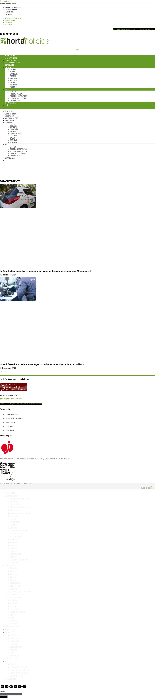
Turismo (13, 87)
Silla (12, 617)
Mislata (13, 600)
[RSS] (7, 34)
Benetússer (15, 585)
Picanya (13, 606)
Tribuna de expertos (18, 94)
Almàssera (15, 510)
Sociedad (13, 85)
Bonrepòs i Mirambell (20, 513)
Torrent (13, 620)
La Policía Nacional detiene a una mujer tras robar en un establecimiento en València (42, 364)
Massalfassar (16, 533)
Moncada (14, 542)
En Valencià (10, 103)
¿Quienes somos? (11, 10)
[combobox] (11, 694)
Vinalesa (14, 562)
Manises (14, 594)
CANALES (9, 632)
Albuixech (14, 504)
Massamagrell (16, 536)
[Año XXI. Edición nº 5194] (13, 7)
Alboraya (14, 501)
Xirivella (14, 623)
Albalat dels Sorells (19, 498)
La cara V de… (15, 100)
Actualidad (10, 56)
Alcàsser (14, 574)
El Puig (13, 519)
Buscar (7, 105)
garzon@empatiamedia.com (11, 399)
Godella (13, 527)
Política (13, 80)
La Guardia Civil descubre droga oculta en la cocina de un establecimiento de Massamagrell (45, 271)
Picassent (14, 609)
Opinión (13, 92)
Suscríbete (9, 12)
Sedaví (13, 614)
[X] (14, 34)
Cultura (13, 70)
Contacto (8, 14)
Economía (14, 74)
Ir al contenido (5, 1)
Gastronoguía (16, 78)
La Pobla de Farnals (19, 530)
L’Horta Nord (11, 58)
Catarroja (14, 588)
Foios (12, 524)
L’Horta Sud (10, 60)
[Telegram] (10, 34)
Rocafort (14, 556)
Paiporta (14, 603)
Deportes (13, 72)
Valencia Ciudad (12, 62)
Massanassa (15, 597)
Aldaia (13, 577)
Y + (6, 89)
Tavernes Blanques (19, 559)
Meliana (13, 539)
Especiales (9, 65)
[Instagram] (4, 34)
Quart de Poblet (17, 611)
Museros (14, 545)
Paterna (13, 548)
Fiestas (13, 76)
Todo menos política (18, 96)
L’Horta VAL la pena (19, 672)
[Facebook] (1, 34)
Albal (12, 571)
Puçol (12, 550)
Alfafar (13, 580)
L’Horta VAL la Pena (18, 98)
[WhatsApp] (17, 34)
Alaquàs (13, 568)
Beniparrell (15, 582)
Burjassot (14, 516)
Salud (12, 83)
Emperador (15, 521)
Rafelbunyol (15, 553)
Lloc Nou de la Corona (20, 591)
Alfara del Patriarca (19, 507)
